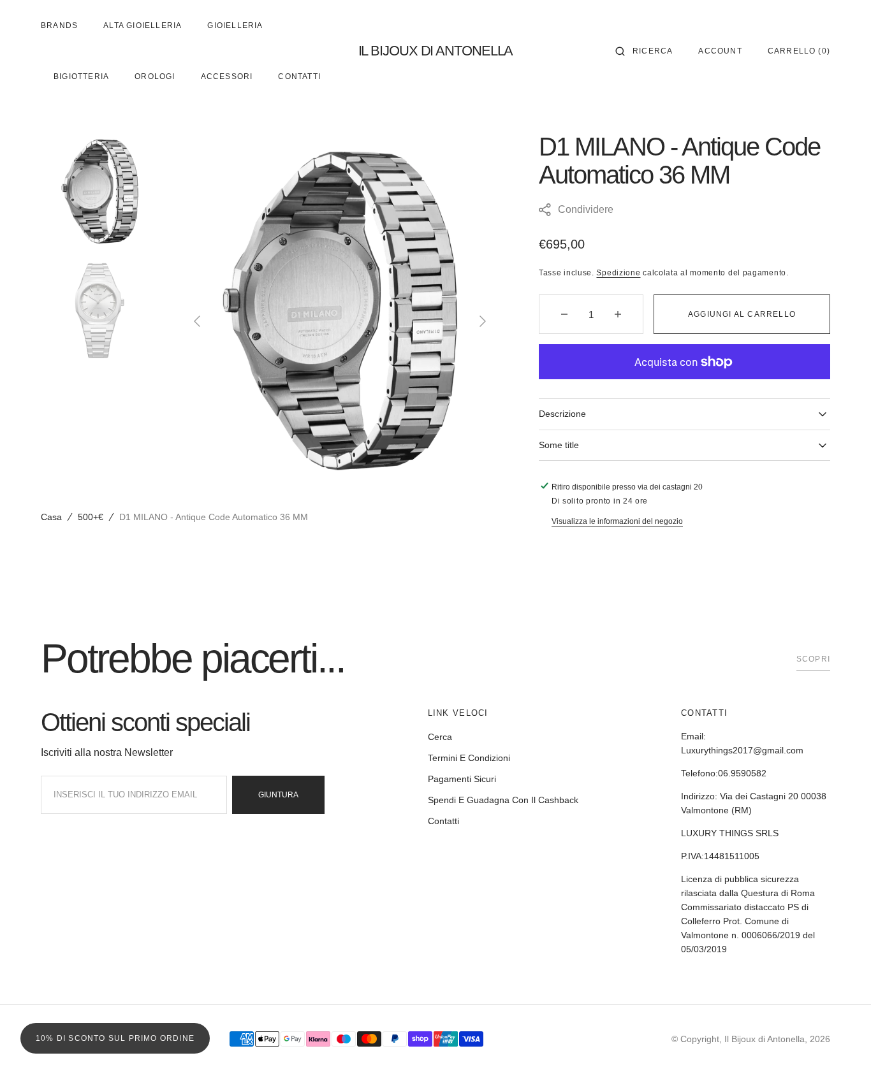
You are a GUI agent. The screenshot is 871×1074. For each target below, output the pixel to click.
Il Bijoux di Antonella (764, 1039)
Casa (51, 517)
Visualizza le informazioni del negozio (617, 521)
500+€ (90, 517)
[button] (644, 51)
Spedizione (618, 272)
